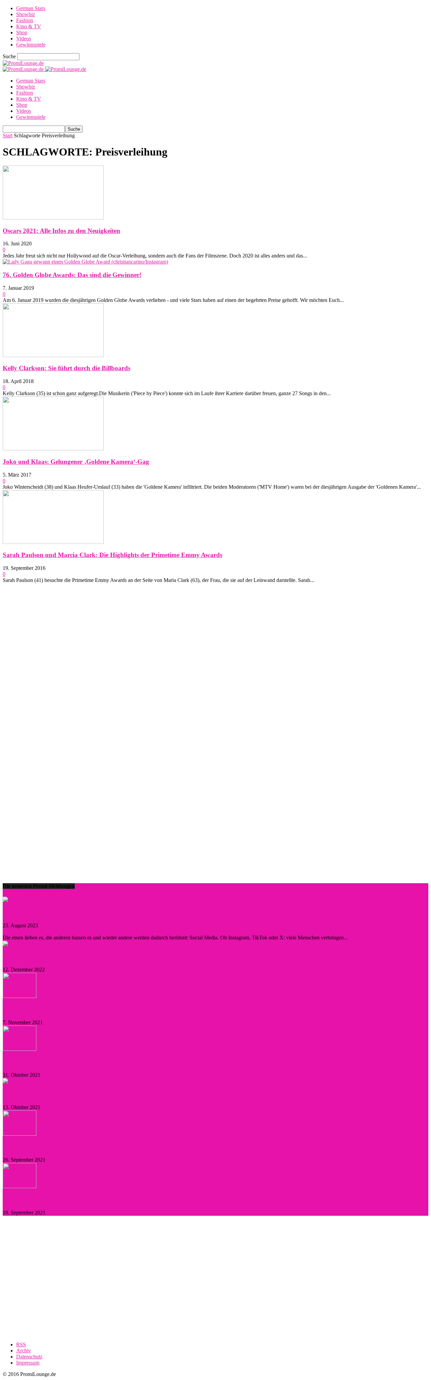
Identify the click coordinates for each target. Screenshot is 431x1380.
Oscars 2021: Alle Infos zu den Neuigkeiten (61, 230)
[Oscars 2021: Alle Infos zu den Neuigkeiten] (53, 217)
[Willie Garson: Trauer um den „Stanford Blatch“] (19, 1134)
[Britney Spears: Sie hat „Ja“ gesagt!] (19, 1186)
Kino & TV (28, 26)
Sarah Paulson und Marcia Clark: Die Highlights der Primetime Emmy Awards (112, 554)
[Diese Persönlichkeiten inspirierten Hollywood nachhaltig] (23, 943)
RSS (21, 1344)
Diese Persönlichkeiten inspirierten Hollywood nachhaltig (81, 956)
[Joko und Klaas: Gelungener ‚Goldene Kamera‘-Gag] (53, 448)
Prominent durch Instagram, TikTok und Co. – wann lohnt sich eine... (100, 912)
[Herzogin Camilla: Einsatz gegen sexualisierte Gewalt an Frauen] (19, 1049)
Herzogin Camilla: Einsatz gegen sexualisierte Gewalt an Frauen (91, 1062)
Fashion (24, 20)
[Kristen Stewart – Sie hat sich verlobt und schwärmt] (19, 996)
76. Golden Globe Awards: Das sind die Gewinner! (72, 274)
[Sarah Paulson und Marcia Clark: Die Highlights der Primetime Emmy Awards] (53, 542)
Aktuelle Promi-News (32, 1094)
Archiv (23, 1350)
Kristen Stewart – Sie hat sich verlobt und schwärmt (74, 1009)
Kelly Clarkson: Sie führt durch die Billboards (66, 368)
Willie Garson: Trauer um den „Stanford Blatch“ (71, 1146)
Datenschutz (29, 1356)
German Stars (30, 8)
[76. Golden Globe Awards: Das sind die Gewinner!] (85, 262)
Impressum (27, 1363)
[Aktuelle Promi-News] (23, 1081)
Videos (23, 38)
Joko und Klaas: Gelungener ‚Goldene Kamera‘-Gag (76, 461)
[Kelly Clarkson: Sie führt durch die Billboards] (53, 355)
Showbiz (25, 14)
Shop (21, 32)
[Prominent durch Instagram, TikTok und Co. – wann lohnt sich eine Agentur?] (20, 899)
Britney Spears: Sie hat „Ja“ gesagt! (52, 1199)
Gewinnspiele (30, 44)
